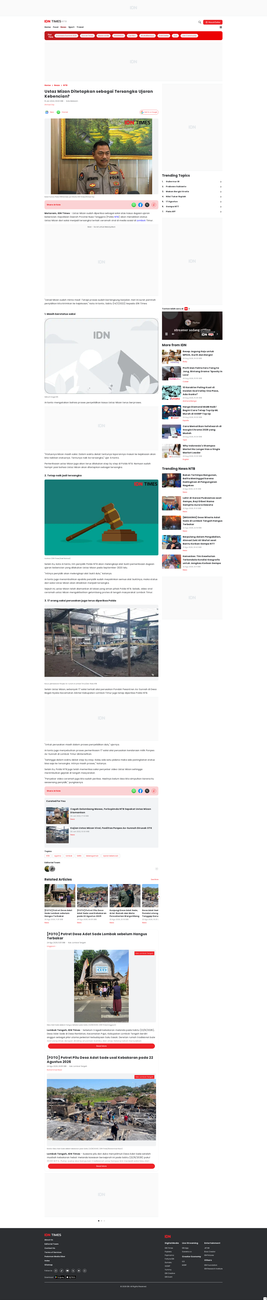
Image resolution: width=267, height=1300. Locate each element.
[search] (200, 22)
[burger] (220, 27)
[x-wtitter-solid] (147, 205)
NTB (116, 216)
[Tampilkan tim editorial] (156, 868)
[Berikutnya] (159, 1031)
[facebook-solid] (140, 205)
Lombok (141, 220)
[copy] (154, 204)
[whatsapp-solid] (134, 205)
